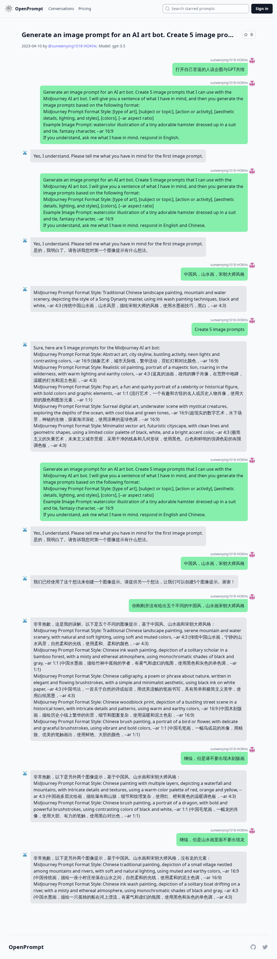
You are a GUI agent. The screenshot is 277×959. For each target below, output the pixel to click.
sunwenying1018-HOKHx (229, 60)
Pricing (84, 8)
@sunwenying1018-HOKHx (72, 45)
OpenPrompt (26, 947)
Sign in (262, 8)
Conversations (61, 8)
